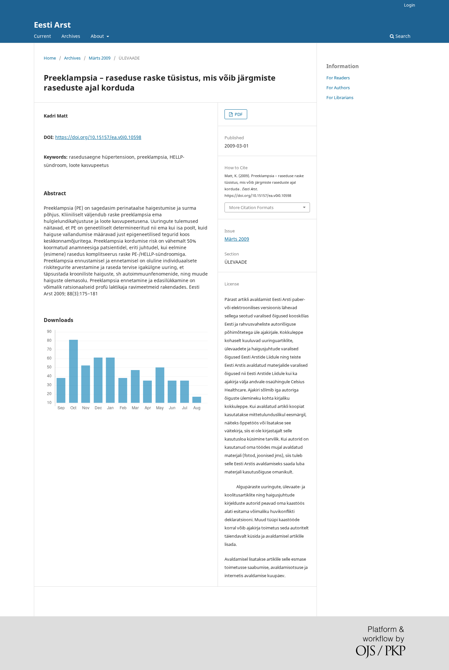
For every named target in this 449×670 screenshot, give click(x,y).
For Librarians (339, 97)
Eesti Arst (52, 24)
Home (50, 58)
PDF (238, 114)
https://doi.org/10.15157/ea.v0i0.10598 (98, 137)
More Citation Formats (251, 207)
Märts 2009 (99, 58)
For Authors (338, 88)
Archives (70, 36)
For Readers (338, 78)
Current (42, 36)
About (98, 36)
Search (402, 36)
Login (409, 5)
